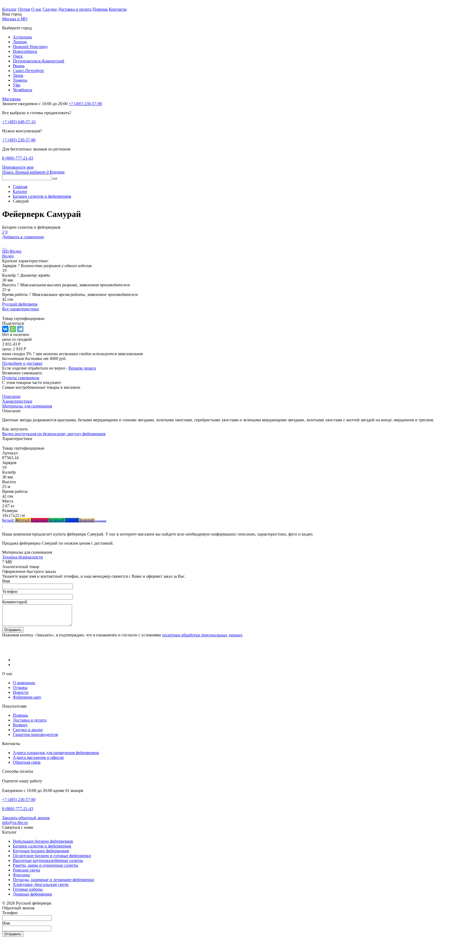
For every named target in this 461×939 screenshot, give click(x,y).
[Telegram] (20, 329)
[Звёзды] (2, 525)
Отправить (12, 630)
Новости (21, 692)
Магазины (11, 99)
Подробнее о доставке (22, 363)
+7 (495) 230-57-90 (18, 140)
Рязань (19, 66)
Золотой (87, 520)
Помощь (100, 9)
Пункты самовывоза (20, 377)
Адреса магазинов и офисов (38, 757)
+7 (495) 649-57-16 (18, 122)
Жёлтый (23, 520)
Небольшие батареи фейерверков (43, 841)
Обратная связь (27, 762)
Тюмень (20, 80)
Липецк (20, 41)
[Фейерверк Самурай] (2, 246)
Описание (11, 396)
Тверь (18, 75)
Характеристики (17, 401)
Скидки (50, 9)
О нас (36, 9)
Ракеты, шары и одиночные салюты (45, 865)
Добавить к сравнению (23, 237)
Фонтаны (21, 875)
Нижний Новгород (30, 46)
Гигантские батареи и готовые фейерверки (52, 855)
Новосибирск (25, 51)
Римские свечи (26, 870)
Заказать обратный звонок (26, 817)
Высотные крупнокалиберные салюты (48, 860)
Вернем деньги (82, 368)
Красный (40, 520)
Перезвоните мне (18, 167)
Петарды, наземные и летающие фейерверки (53, 879)
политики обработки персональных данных (202, 635)
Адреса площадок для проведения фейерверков (56, 752)
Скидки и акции (28, 729)
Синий (72, 520)
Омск (18, 56)
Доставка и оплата (75, 9)
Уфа (16, 85)
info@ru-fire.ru (15, 822)
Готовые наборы (28, 889)
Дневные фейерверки (32, 894)
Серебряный (100, 521)
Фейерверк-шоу (27, 697)
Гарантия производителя (35, 734)
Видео (8, 256)
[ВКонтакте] (5, 329)
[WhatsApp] (13, 329)
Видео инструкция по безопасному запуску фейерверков (54, 433)
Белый (8, 520)
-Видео (11, 251)
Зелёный (57, 520)
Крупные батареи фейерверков (41, 851)
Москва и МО (14, 19)
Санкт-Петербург (28, 70)
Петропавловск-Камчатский (38, 61)
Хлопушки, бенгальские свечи (41, 884)
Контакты (118, 9)
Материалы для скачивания (27, 406)
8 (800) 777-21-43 (17, 158)
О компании (24, 682)
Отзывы (20, 687)
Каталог (9, 9)
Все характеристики (20, 309)
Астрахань (22, 37)
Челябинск (22, 90)
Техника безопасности (22, 557)
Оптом (24, 9)
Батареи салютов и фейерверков (42, 846)
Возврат (20, 725)
